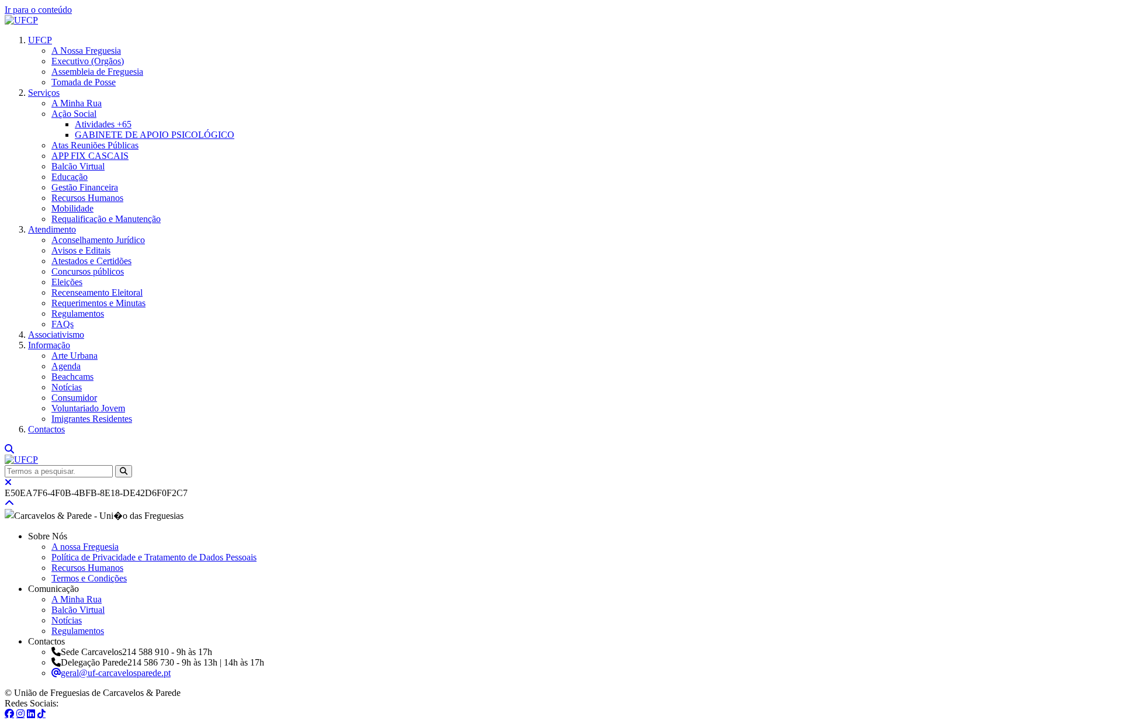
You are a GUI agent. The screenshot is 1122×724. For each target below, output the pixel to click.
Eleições (66, 282)
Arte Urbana (74, 356)
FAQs (62, 324)
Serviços (44, 93)
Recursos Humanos (87, 198)
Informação (49, 345)
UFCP (40, 40)
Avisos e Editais (80, 250)
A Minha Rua (76, 103)
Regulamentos (77, 313)
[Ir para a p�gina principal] (21, 20)
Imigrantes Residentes (91, 419)
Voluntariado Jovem (88, 408)
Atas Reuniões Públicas (94, 145)
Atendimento (52, 229)
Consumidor (74, 398)
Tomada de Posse (83, 82)
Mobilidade (72, 208)
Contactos (46, 429)
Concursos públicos (87, 271)
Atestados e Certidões (91, 261)
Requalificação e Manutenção (106, 219)
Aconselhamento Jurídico (98, 240)
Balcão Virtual (78, 166)
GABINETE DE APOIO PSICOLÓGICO (154, 135)
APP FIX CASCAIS (90, 156)
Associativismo (56, 335)
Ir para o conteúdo (38, 10)
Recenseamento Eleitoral (97, 292)
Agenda (66, 366)
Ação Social (73, 114)
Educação (69, 177)
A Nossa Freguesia (86, 51)
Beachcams (72, 377)
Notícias (66, 387)
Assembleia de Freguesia (97, 72)
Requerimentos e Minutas (98, 303)
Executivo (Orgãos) (87, 61)
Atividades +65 (103, 124)
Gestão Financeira (84, 187)
